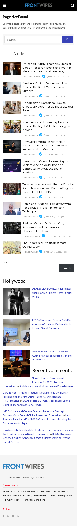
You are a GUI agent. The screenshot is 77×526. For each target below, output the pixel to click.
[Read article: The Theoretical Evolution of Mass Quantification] (12, 247)
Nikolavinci (38, 477)
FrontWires (31, 96)
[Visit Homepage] (38, 5)
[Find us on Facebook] (3, 516)
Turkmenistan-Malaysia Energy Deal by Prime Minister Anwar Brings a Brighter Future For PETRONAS (47, 188)
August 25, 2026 (56, 77)
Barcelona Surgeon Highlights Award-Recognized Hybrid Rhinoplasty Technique (47, 207)
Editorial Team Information (16, 495)
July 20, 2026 (52, 154)
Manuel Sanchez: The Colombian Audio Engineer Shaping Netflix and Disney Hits (52, 355)
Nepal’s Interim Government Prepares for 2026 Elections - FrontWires (34, 382)
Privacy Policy (12, 499)
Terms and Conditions (34, 499)
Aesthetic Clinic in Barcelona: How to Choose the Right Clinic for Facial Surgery (46, 87)
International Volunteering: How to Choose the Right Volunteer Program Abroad (46, 126)
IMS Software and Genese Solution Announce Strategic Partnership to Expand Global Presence (51, 324)
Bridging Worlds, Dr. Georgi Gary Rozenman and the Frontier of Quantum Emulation (43, 227)
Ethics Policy (40, 495)
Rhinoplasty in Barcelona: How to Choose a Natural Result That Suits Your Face (48, 106)
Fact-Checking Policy (61, 495)
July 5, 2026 (51, 178)
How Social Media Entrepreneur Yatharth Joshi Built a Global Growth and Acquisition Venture (45, 145)
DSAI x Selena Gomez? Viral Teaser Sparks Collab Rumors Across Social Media (52, 292)
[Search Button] (72, 5)
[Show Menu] (4, 5)
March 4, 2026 (52, 217)
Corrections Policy (25, 491)
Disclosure (59, 491)
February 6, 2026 (54, 252)
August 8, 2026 (53, 96)
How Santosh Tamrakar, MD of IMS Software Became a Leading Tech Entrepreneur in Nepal (38, 419)
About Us (7, 491)
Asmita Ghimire (33, 77)
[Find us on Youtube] (13, 516)
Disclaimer (45, 491)
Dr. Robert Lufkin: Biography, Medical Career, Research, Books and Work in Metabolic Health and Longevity (46, 67)
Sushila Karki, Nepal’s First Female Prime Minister (46, 386)
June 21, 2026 (52, 197)
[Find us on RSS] (18, 516)
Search (6, 262)
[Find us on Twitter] (8, 516)
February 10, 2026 (57, 236)
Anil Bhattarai (32, 236)
